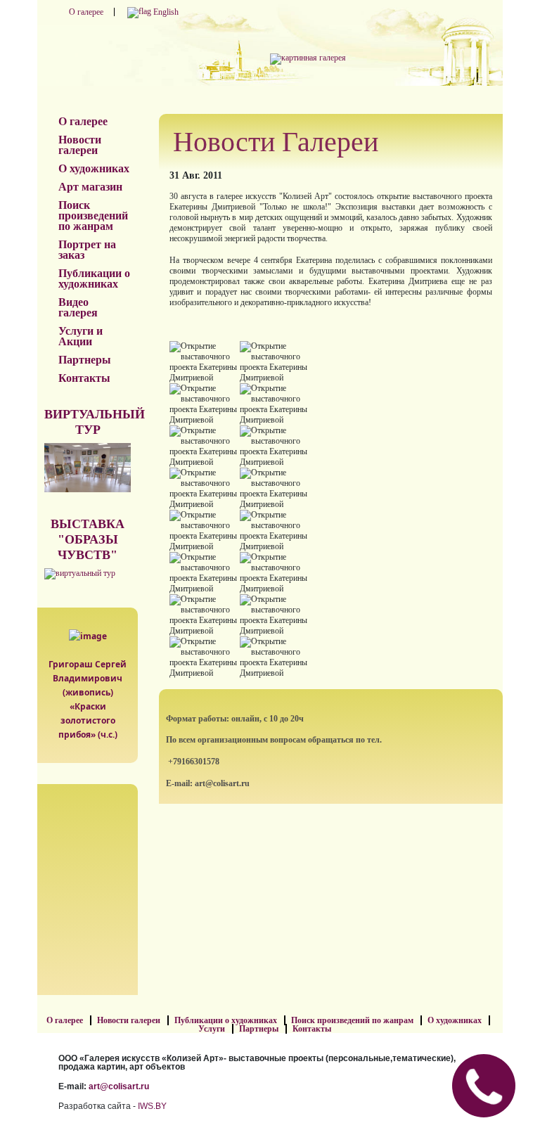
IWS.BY (152, 1106)
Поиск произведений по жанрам (93, 215)
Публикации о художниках (94, 278)
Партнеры (84, 360)
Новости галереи (79, 145)
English (165, 12)
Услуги (211, 1029)
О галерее (86, 12)
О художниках (93, 168)
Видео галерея (78, 307)
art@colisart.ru (119, 1086)
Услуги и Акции (80, 336)
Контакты (84, 378)
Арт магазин (90, 187)
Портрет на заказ (87, 249)
